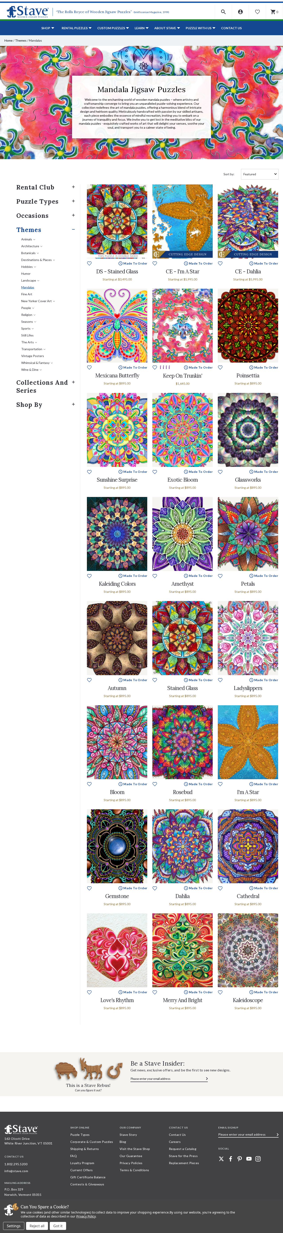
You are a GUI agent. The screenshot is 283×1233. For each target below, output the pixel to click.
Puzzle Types (37, 201)
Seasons (27, 321)
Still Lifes (27, 335)
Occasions (32, 216)
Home (8, 40)
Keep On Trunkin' (182, 375)
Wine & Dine (29, 369)
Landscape (28, 280)
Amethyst (183, 583)
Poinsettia (247, 375)
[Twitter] (221, 1159)
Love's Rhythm (117, 1000)
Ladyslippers (248, 688)
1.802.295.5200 (15, 1164)
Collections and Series (42, 386)
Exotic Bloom (182, 479)
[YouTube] (249, 1159)
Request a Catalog (183, 1149)
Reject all (37, 1225)
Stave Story (128, 1134)
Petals (248, 583)
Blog (123, 1142)
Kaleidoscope (248, 1000)
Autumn (117, 688)
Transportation (31, 349)
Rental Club (35, 187)
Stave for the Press (183, 1156)
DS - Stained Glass (117, 271)
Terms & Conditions (134, 1170)
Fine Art (26, 294)
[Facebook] (231, 1159)
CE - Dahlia (248, 271)
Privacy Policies (131, 1163)
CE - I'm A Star (182, 271)
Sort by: (229, 174)
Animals (26, 239)
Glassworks (248, 479)
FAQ (73, 1156)
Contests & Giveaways (87, 1184)
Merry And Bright (182, 1000)
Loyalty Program (82, 1163)
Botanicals (28, 253)
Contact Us (231, 28)
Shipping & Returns (84, 1149)
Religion (26, 315)
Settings (14, 1225)
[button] (223, 11)
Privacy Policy (86, 1216)
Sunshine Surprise (117, 479)
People (26, 308)
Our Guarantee (131, 1156)
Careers (175, 1142)
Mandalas (27, 287)
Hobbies (27, 267)
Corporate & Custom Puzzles (91, 1142)
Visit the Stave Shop (135, 1149)
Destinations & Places (36, 260)
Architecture (30, 246)
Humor (26, 273)
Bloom (117, 792)
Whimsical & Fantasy (35, 363)
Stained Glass (182, 688)
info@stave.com (16, 1171)
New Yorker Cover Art (36, 301)
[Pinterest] (240, 1159)
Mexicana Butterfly (117, 375)
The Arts (27, 342)
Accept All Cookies (58, 1226)
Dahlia (182, 896)
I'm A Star (248, 792)
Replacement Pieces (184, 1163)
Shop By (29, 405)
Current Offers (81, 1170)
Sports (26, 328)
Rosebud (182, 792)
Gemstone (117, 896)
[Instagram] (258, 1159)
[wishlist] (89, 263)
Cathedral (248, 896)
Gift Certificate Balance (88, 1177)
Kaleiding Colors (117, 583)
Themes (21, 40)
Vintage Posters (32, 356)
